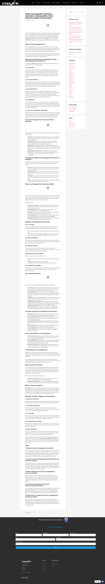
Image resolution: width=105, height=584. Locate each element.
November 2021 (71, 78)
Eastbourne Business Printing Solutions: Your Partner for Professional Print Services (76, 41)
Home (33, 2)
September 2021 (72, 81)
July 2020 (70, 92)
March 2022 (71, 72)
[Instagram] (102, 3)
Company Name (45, 533)
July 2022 (70, 70)
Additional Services (66, 2)
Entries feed (71, 122)
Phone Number (59, 537)
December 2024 (72, 63)
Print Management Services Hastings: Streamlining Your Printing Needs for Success (76, 24)
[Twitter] (100, 3)
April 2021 (70, 87)
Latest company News (73, 107)
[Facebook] (97, 3)
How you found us (72, 533)
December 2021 (71, 76)
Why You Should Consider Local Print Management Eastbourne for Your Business (75, 32)
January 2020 (71, 98)
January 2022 (71, 74)
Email (17, 537)
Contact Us (81, 2)
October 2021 (71, 79)
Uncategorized (28, 20)
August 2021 (71, 83)
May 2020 (71, 94)
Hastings (37, 46)
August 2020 (71, 90)
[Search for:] (76, 12)
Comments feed (72, 124)
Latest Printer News (72, 109)
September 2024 (72, 68)
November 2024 (72, 65)
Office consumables (56, 2)
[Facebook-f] (25, 578)
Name (17, 533)
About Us (38, 2)
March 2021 (71, 89)
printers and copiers (53, 197)
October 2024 (71, 67)
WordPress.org (71, 126)
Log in (70, 120)
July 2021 (70, 85)
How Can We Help (19, 541)
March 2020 (71, 96)
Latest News (74, 2)
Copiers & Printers (46, 2)
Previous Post (27, 512)
